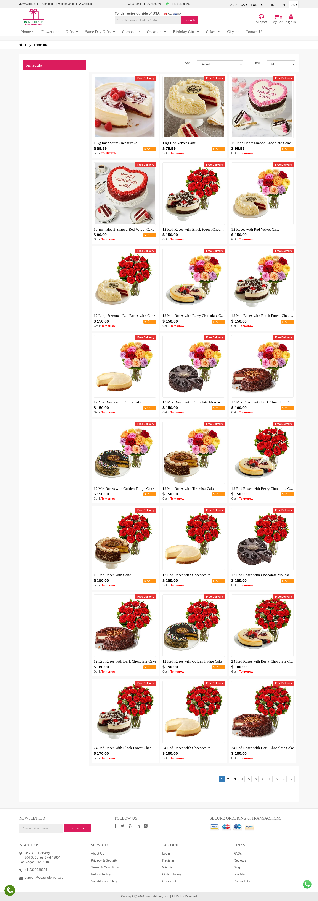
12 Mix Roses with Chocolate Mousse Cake (196, 402)
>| (291, 779)
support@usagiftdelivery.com (45, 877)
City (28, 45)
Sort (188, 63)
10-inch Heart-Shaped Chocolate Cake (261, 143)
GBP (264, 5)
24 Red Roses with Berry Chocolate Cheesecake (268, 661)
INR (273, 5)
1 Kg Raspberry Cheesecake (115, 143)
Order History (172, 874)
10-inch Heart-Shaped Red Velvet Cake (124, 229)
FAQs (238, 853)
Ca (169, 13)
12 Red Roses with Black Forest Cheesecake (196, 229)
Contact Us (242, 881)
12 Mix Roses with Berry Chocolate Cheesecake (199, 316)
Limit (257, 63)
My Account (28, 3)
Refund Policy (101, 874)
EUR (254, 5)
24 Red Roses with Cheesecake (186, 748)
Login (166, 853)
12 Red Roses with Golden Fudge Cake (192, 661)
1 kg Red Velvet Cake (179, 143)
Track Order (67, 3)
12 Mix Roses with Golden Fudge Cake (124, 489)
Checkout (87, 3)
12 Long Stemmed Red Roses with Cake (124, 316)
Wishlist (167, 867)
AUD (233, 5)
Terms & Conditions (105, 867)
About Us (97, 853)
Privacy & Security (104, 860)
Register (168, 860)
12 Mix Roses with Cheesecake (118, 402)
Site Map (240, 874)
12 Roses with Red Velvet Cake (255, 229)
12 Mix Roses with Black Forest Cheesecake (265, 316)
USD (294, 5)
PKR (283, 5)
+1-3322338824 (179, 4)
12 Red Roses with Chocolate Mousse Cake (264, 575)
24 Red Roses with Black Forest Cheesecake (128, 748)
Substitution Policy (104, 881)
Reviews (240, 860)
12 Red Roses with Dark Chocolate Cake (125, 661)
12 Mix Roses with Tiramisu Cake (188, 489)
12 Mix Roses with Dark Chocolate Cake (262, 402)
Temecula (41, 45)
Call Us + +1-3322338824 (146, 4)
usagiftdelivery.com (157, 896)
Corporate (48, 3)
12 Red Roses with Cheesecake (186, 575)
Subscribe (78, 828)
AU (179, 13)
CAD (244, 5)
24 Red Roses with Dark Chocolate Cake (262, 748)
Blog (237, 867)
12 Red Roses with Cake (112, 575)
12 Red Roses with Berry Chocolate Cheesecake (268, 489)
